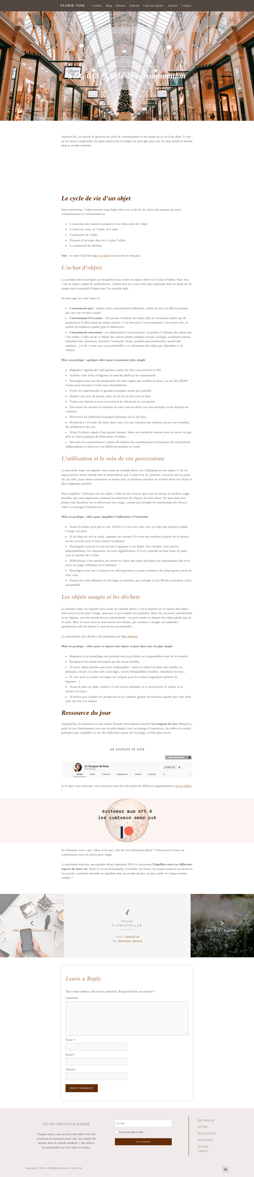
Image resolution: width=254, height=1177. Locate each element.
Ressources (206, 1133)
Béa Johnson (130, 636)
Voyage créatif (203, 1149)
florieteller (127, 925)
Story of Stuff (101, 255)
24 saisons (205, 1140)
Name (70, 1039)
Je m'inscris (143, 1141)
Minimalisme (124, 940)
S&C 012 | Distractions (32, 930)
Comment (71, 998)
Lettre (202, 1127)
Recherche (205, 1120)
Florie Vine (72, 5)
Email (70, 1054)
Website (70, 1069)
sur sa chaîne (183, 786)
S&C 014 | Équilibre (222, 930)
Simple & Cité (132, 936)
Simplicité (137, 940)
